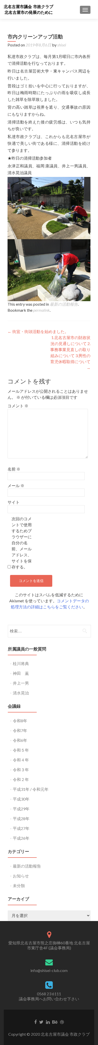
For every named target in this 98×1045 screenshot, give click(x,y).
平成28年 (21, 818)
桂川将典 (21, 663)
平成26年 (21, 838)
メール (16, 485)
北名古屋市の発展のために (29, 12)
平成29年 (21, 808)
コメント (18, 405)
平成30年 (21, 799)
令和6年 (20, 740)
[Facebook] (35, 1021)
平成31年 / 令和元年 (30, 789)
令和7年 (20, 730)
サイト (14, 502)
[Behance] (55, 1021)
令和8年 (20, 720)
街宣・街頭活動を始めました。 (38, 331)
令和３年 (21, 769)
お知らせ (21, 875)
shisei (61, 44)
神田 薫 (21, 673)
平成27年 (21, 828)
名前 (14, 469)
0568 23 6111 (49, 993)
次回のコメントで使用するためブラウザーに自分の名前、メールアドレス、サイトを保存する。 (22, 542)
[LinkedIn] (48, 1021)
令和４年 (21, 759)
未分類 (19, 885)
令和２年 (21, 779)
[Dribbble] (62, 1021)
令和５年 (21, 750)
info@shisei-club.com (49, 970)
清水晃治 (21, 692)
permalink (41, 310)
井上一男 (21, 683)
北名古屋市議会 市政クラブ (28, 6)
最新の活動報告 (64, 304)
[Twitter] (41, 1021)
